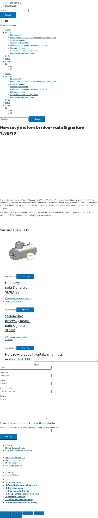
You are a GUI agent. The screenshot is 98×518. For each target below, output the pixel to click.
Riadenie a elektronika (19, 43)
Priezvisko (4, 373)
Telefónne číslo (6, 388)
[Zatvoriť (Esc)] (39, 513)
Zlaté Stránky (74, 507)
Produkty (9, 32)
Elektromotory (16, 35)
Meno (36, 365)
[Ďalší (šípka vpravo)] (16, 516)
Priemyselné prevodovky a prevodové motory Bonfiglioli (33, 38)
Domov (8, 30)
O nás (7, 56)
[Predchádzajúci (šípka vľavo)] (5, 516)
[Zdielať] (27, 513)
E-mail (2, 380)
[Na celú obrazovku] (16, 513)
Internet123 (30, 507)
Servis (7, 59)
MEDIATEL (49, 507)
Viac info (25, 276)
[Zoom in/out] (5, 513)
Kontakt (8, 61)
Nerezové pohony (17, 40)
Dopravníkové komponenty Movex (24, 51)
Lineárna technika (17, 48)
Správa (3, 396)
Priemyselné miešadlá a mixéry (23, 53)
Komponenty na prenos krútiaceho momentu (28, 46)
